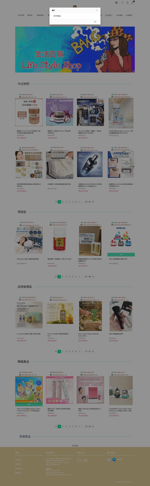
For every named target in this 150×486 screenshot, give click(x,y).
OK (95, 22)
